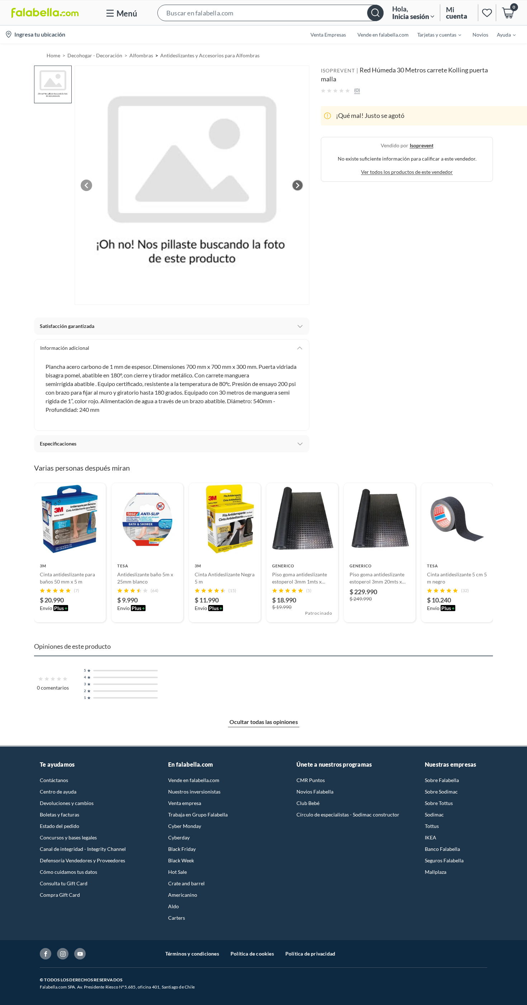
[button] (270, 12)
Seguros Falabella (444, 860)
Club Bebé (307, 803)
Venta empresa (184, 803)
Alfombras (141, 55)
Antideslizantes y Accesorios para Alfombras (210, 55)
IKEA (430, 837)
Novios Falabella (314, 792)
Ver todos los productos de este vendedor (407, 172)
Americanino (182, 895)
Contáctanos (54, 780)
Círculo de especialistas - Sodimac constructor (347, 814)
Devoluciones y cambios (67, 803)
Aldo (173, 906)
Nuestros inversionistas (194, 792)
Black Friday (182, 849)
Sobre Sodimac (441, 792)
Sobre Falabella (442, 780)
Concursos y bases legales (68, 837)
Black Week (181, 860)
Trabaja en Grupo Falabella (198, 814)
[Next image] (297, 185)
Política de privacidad (310, 954)
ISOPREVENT (338, 70)
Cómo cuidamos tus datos (68, 872)
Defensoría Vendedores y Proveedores (82, 860)
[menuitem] (435, 34)
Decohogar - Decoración (94, 55)
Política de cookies (252, 954)
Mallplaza (435, 872)
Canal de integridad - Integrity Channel (83, 849)
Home (53, 55)
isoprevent (421, 145)
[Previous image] (86, 185)
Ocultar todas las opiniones (263, 721)
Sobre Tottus (439, 803)
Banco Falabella (442, 849)
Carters (176, 918)
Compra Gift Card (60, 895)
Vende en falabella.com (193, 780)
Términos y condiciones (192, 954)
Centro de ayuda (58, 792)
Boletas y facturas (59, 814)
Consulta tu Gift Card (63, 883)
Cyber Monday (184, 826)
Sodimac (434, 814)
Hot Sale (177, 872)
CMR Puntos (310, 780)
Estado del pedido (59, 826)
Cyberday (179, 837)
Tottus (432, 826)
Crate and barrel (186, 883)
